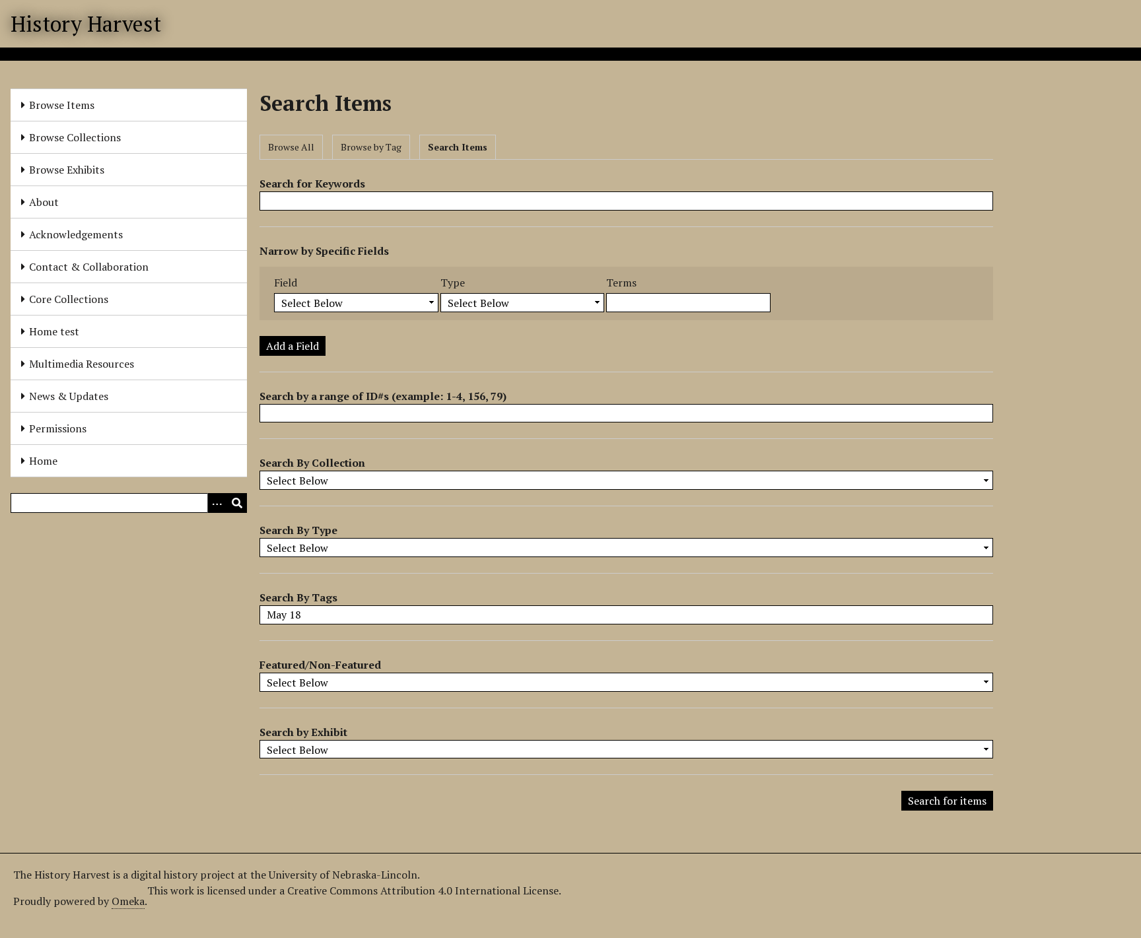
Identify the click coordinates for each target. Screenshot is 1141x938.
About (44, 202)
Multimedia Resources (81, 363)
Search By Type (298, 530)
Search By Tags (298, 597)
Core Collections (68, 299)
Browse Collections (75, 137)
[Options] (217, 503)
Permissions (57, 428)
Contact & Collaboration (89, 266)
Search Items (457, 147)
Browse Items (61, 105)
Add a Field (292, 346)
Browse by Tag (371, 147)
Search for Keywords (312, 183)
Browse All (291, 147)
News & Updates (68, 396)
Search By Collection (312, 462)
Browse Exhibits (66, 169)
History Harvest (86, 24)
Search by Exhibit (303, 732)
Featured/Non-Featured (320, 664)
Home (43, 460)
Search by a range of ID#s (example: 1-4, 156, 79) (382, 396)
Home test (54, 331)
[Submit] (237, 503)
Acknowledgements (76, 234)
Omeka (128, 901)
